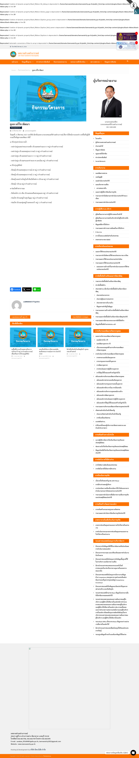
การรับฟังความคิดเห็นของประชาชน (106, 465)
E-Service (99, 232)
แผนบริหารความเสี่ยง (102, 184)
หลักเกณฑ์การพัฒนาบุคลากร (105, 395)
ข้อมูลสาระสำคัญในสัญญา (105, 306)
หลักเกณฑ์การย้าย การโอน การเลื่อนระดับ (109, 388)
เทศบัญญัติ (99, 177)
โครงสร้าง (99, 138)
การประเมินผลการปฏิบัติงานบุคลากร (108, 369)
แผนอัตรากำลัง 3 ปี (102, 340)
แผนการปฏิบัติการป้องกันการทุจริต (106, 192)
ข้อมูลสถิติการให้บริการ (102, 224)
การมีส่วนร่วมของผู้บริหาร (103, 484)
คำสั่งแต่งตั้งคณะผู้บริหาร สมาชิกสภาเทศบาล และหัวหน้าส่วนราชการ (111, 426)
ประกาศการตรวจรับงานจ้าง (105, 303)
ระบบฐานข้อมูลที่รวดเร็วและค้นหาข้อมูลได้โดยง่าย (111, 634)
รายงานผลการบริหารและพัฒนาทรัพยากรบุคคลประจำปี (112, 406)
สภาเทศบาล (95, 62)
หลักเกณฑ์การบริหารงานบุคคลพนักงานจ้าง (110, 391)
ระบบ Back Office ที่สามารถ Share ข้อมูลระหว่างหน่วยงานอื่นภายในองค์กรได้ (112, 623)
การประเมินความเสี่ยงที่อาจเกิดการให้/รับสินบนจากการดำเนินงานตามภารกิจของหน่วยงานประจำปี (112, 489)
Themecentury (47, 756)
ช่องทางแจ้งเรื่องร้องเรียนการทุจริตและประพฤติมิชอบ (112, 446)
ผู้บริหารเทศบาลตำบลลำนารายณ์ (106, 142)
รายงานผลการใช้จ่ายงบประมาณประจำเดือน (109, 259)
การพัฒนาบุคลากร (102, 365)
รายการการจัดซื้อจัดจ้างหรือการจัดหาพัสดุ (108, 281)
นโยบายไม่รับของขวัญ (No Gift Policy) (107, 481)
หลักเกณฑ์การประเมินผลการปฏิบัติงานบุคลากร (111, 399)
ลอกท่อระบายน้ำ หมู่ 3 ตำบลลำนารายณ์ (21, 317)
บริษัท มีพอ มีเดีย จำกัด (38, 750)
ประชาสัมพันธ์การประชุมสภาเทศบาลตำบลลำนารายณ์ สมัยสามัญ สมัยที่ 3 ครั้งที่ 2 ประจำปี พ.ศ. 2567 (82, 317)
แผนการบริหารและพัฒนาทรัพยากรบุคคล (108, 336)
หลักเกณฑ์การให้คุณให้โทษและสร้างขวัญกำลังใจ (111, 403)
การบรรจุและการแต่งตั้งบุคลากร (106, 361)
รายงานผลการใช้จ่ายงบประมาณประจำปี (108, 263)
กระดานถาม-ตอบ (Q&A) (103, 239)
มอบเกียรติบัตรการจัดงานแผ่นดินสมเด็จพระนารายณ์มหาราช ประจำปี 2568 (50, 351)
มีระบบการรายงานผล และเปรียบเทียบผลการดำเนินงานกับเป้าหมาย (112, 554)
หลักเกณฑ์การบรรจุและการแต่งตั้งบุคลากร (109, 384)
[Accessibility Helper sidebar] (136, 11)
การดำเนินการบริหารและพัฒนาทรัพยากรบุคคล (110, 354)
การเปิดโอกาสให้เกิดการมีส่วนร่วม (106, 469)
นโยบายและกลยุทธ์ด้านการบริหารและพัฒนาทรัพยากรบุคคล (110, 348)
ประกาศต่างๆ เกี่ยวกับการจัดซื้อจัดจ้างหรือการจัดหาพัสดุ (111, 290)
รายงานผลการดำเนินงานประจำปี (105, 202)
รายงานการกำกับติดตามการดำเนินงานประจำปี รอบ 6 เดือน (111, 197)
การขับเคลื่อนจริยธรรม (103, 418)
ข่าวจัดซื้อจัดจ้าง (101, 285)
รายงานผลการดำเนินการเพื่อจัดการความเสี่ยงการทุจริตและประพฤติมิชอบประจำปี (112, 496)
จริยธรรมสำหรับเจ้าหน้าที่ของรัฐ (105, 410)
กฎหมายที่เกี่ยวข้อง (101, 154)
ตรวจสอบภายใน (101, 188)
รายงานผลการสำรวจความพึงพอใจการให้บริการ (110, 228)
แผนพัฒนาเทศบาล (101, 173)
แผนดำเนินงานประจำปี (102, 181)
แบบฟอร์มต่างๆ (100, 421)
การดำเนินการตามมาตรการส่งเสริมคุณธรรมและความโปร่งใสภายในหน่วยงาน (112, 533)
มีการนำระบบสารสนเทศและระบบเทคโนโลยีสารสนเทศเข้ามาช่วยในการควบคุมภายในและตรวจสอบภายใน (111, 568)
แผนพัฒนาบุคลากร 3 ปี (104, 344)
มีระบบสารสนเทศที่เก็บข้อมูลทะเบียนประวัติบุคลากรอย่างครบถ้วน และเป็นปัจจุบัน (111, 587)
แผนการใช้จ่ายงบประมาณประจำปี (106, 251)
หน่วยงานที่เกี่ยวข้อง (78, 62)
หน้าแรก (15, 62)
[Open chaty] (133, 752)
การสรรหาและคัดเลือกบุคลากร (106, 357)
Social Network (100, 161)
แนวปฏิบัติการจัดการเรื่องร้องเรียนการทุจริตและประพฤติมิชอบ (110, 441)
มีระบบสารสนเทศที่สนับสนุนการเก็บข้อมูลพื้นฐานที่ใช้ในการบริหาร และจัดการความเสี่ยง (112, 560)
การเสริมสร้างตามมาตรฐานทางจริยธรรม (108, 509)
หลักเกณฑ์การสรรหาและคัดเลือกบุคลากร (109, 380)
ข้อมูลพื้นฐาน (26, 62)
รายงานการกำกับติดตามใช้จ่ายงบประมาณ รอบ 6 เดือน (112, 255)
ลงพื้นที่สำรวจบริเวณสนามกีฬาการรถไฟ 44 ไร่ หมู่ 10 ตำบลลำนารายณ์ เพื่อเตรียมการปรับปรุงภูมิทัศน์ (22, 351)
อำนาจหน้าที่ (99, 146)
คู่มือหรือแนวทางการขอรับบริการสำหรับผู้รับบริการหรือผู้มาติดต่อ (112, 219)
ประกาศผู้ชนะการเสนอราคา (105, 299)
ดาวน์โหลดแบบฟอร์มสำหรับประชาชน (107, 236)
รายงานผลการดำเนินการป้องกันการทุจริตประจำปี (110, 513)
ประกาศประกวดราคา (103, 295)
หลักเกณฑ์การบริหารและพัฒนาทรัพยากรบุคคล (110, 376)
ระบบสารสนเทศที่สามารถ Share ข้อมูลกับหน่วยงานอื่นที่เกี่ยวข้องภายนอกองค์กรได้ (112, 594)
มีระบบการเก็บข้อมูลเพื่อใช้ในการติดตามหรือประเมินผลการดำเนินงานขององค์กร (112, 547)
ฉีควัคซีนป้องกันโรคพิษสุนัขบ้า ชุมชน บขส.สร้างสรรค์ (77, 350)
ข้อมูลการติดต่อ (110, 62)
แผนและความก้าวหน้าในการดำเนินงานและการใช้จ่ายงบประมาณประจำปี (113, 268)
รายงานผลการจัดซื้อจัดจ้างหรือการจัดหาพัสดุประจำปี (112, 317)
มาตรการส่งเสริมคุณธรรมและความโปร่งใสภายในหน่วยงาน (112, 526)
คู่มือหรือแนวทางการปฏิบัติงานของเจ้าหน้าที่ (109, 214)
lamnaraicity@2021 (30, 131)
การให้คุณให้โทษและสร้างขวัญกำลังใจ (108, 373)
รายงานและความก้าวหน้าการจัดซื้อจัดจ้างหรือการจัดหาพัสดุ (112, 311)
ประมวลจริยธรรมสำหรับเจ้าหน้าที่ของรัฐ (109, 414)
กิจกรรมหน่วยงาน (60, 62)
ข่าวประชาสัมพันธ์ (43, 62)
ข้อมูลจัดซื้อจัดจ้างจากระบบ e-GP (106, 324)
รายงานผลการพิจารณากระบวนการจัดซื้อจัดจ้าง (110, 320)
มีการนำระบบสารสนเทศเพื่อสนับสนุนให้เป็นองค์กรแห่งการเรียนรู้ (112, 629)
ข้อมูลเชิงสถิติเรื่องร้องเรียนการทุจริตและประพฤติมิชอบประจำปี (112, 451)
